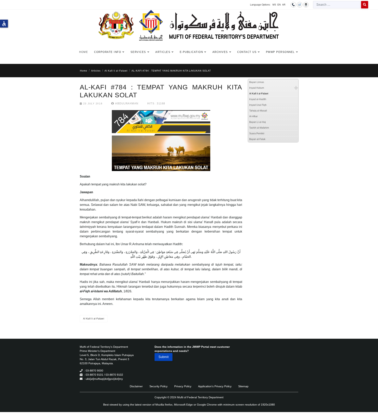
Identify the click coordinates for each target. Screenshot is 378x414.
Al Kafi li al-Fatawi (93, 318)
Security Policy (158, 386)
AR (283, 4)
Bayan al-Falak (257, 139)
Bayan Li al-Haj (257, 122)
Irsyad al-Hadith (257, 99)
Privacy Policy (182, 386)
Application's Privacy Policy (215, 386)
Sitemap (243, 386)
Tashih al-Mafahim (259, 127)
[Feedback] (299, 4)
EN (279, 4)
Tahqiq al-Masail (258, 110)
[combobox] (337, 4)
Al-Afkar (253, 116)
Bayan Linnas (256, 82)
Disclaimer (136, 386)
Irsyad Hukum (256, 87)
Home (83, 52)
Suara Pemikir (256, 133)
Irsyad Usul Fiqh (258, 105)
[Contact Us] (293, 4)
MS (274, 4)
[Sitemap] (306, 4)
